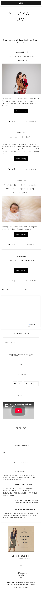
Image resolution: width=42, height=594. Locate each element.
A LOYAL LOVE (21, 16)
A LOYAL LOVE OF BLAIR (21, 260)
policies (26, 585)
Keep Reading (21, 111)
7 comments (31, 281)
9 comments (31, 121)
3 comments (31, 169)
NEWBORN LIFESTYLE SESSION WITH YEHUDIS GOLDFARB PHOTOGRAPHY (21, 188)
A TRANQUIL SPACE (21, 137)
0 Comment (31, 245)
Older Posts (5, 289)
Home (25, 289)
